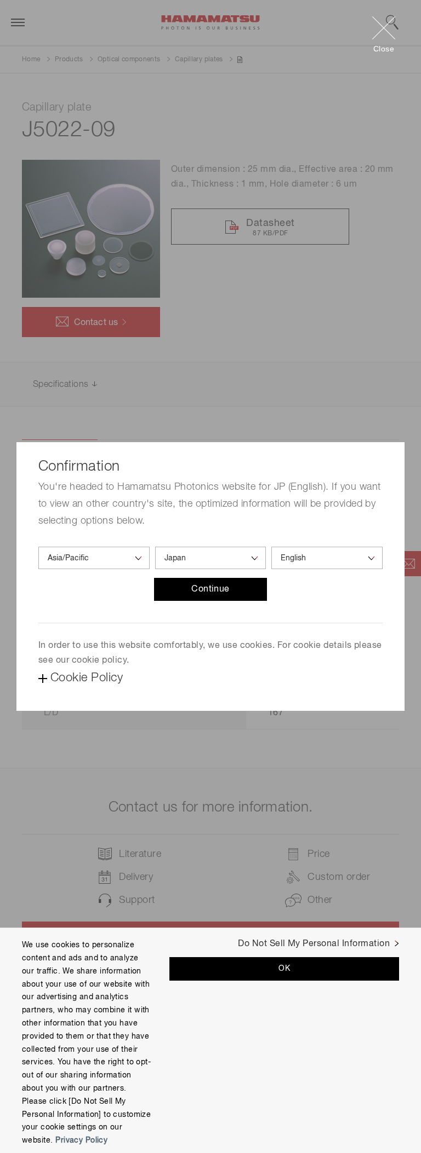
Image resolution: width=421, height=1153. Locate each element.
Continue (210, 589)
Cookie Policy (86, 678)
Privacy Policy (81, 1140)
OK (284, 968)
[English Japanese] (327, 558)
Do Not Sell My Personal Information (314, 944)
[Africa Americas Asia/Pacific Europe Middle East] (94, 558)
